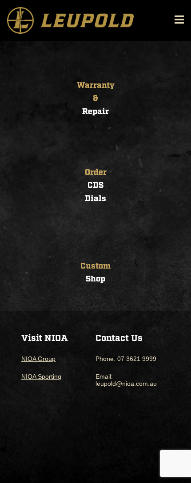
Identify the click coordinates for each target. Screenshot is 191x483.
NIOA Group (38, 358)
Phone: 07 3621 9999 (126, 358)
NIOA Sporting (41, 376)
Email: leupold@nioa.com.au (126, 380)
